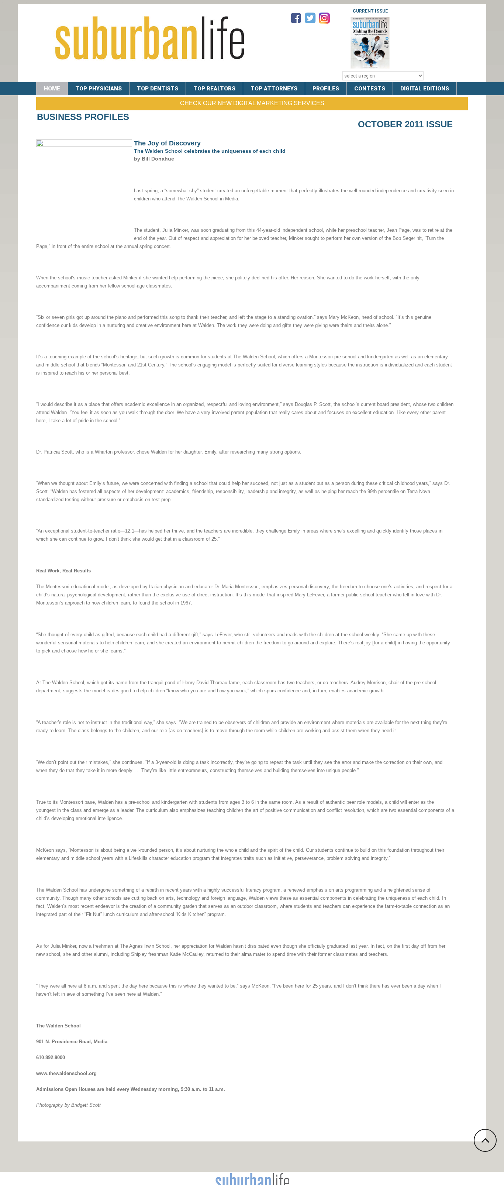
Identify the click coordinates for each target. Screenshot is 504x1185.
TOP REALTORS (214, 88)
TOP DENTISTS (157, 88)
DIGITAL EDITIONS (424, 88)
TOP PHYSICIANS (98, 88)
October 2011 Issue (405, 124)
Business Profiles (83, 117)
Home (52, 88)
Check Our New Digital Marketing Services (252, 103)
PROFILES (326, 88)
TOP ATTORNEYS (274, 88)
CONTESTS (369, 88)
